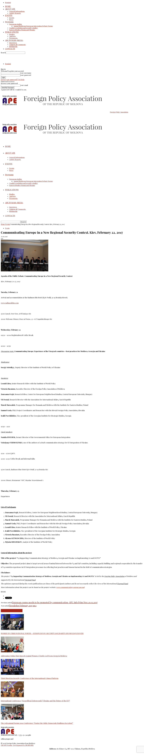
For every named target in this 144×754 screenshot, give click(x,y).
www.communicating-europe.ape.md (70, 587)
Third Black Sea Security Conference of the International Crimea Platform (29, 678)
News (11, 20)
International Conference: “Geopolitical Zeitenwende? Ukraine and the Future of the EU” (35, 701)
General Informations (17, 11)
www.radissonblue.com (10, 303)
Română (8, 2)
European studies (15, 24)
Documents (13, 38)
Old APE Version (6, 745)
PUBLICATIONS (12, 32)
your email (24, 85)
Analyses (12, 36)
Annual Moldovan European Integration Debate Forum (33, 26)
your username (25, 73)
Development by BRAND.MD (23, 745)
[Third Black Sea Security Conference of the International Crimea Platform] (12, 674)
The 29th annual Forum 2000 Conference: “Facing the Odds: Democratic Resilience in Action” (37, 723)
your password (25, 75)
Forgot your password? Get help (12, 79)
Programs (9, 22)
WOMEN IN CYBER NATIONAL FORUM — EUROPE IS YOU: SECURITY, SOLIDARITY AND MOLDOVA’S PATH (42, 633)
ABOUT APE (10, 9)
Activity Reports (15, 13)
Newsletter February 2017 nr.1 (22, 605)
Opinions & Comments (17, 45)
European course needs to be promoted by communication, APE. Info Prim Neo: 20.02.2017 (55, 602)
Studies (12, 34)
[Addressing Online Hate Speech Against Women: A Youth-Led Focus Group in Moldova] (12, 652)
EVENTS (8, 15)
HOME (8, 6)
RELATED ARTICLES (11, 610)
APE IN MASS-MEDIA (14, 40)
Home (3, 224)
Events (11, 18)
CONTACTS (10, 48)
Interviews (13, 43)
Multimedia (13, 46)
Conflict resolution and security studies (23, 28)
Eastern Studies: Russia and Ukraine (22, 30)
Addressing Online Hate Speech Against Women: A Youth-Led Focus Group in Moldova (34, 656)
